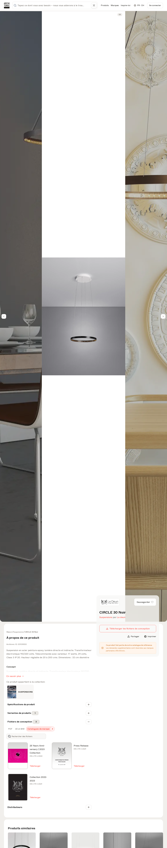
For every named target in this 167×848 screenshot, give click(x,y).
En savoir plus (13, 676)
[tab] (10, 729)
